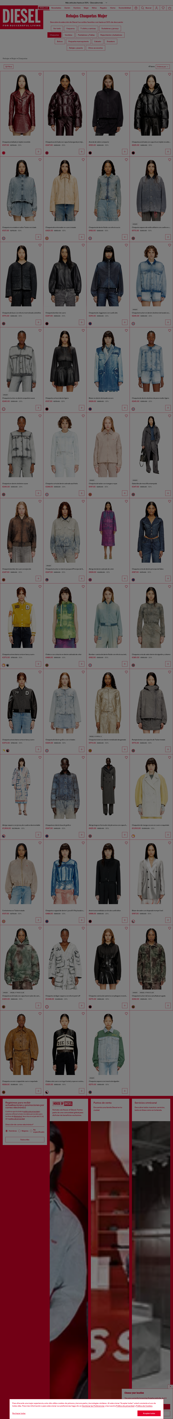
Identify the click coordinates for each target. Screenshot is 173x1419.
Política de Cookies (144, 1406)
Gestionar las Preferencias (93, 1406)
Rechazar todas (19, 1413)
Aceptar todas (149, 1413)
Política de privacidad (125, 1406)
